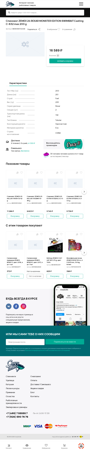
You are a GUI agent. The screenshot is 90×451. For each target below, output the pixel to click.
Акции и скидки (37, 388)
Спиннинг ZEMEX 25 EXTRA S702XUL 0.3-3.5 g (74, 198)
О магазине (35, 376)
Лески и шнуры (12, 388)
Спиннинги (11, 376)
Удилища (10, 380)
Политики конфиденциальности (36, 350)
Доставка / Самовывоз (40, 384)
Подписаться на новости (65, 341)
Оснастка (10, 396)
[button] (6, 191)
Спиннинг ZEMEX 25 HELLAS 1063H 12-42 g (14, 198)
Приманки (10, 392)
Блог (32, 392)
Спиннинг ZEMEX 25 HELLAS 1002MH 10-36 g (34, 198)
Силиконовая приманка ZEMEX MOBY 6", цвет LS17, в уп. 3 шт (35, 261)
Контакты (34, 396)
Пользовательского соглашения (59, 350)
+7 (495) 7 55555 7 (17, 413)
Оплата (33, 380)
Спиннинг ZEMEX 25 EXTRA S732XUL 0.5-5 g (55, 198)
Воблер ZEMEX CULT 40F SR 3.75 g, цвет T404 (54, 260)
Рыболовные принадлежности (14, 401)
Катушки (10, 384)
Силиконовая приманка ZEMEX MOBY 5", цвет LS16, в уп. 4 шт (15, 261)
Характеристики (18, 83)
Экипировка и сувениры (16, 407)
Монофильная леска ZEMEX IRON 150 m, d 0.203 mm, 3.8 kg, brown (74, 261)
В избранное (52, 29)
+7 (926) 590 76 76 (17, 416)
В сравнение (67, 29)
